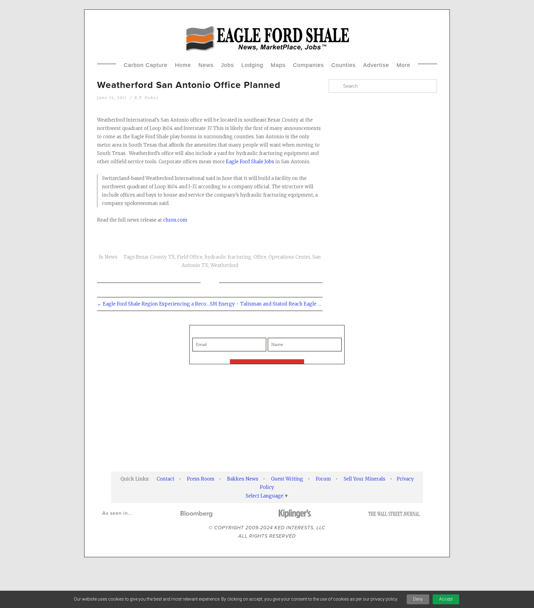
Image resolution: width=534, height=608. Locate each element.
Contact (165, 479)
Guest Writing (287, 479)
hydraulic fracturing (228, 257)
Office (259, 257)
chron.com (175, 220)
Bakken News (242, 479)
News (206, 65)
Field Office (189, 257)
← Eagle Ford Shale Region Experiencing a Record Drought (153, 304)
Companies (308, 65)
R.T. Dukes (146, 97)
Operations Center (289, 257)
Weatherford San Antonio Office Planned (189, 84)
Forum (323, 479)
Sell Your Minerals (364, 479)
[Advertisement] (267, 418)
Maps (278, 65)
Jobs (227, 65)
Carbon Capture (145, 65)
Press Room (200, 479)
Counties (343, 65)
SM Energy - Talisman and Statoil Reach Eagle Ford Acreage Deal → (266, 304)
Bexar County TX (155, 257)
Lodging (252, 65)
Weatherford (224, 265)
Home (183, 65)
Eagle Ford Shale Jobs (250, 161)
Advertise (376, 65)
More (403, 65)
